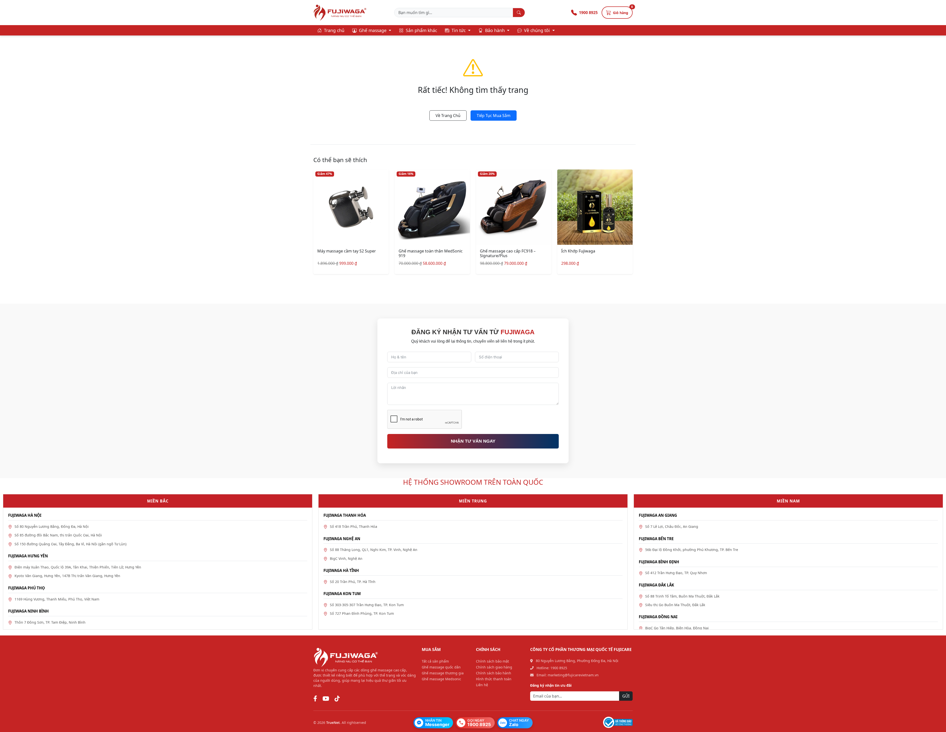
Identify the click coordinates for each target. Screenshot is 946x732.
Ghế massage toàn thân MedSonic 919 (431, 253)
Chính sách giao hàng (494, 667)
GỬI (625, 696)
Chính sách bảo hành (493, 673)
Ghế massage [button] (373, 30)
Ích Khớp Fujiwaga (578, 251)
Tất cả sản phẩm (435, 661)
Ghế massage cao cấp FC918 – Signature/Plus (508, 253)
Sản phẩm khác (421, 30)
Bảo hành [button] (495, 30)
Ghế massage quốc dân (441, 667)
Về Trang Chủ (448, 115)
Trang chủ (333, 30)
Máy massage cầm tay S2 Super (346, 251)
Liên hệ (482, 684)
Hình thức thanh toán (493, 679)
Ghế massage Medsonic (441, 679)
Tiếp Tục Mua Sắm (493, 115)
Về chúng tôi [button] (537, 30)
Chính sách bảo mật (492, 661)
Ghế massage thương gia (443, 673)
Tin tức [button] (458, 30)
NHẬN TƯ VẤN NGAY (473, 441)
